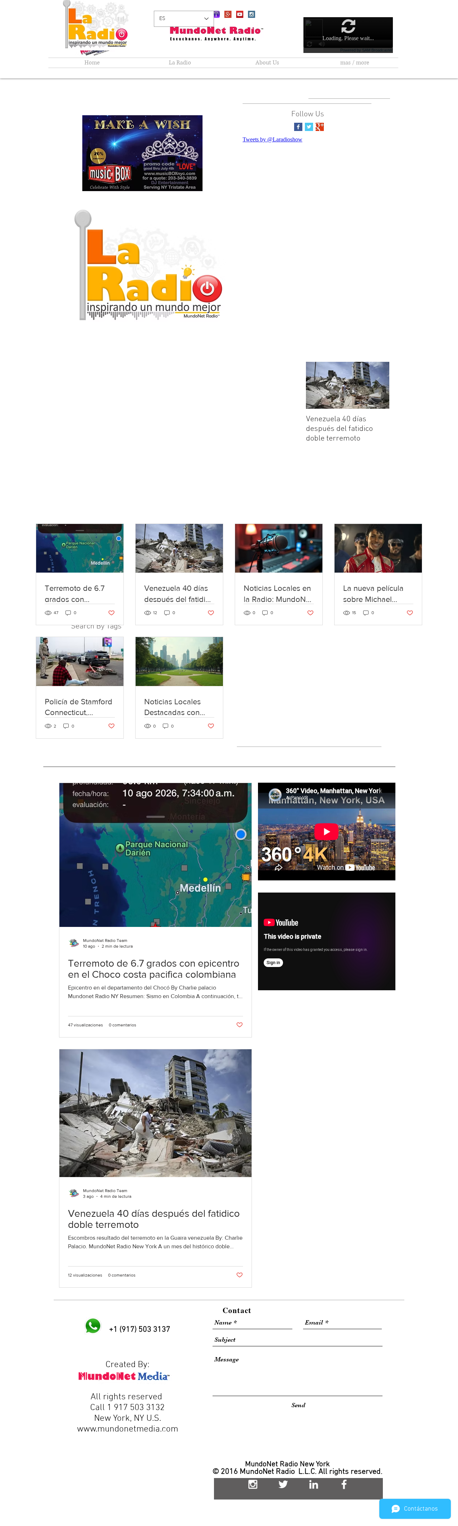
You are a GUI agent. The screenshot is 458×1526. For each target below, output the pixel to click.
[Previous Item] (317, 385)
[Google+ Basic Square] (320, 127)
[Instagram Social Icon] (251, 14)
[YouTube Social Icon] (239, 14)
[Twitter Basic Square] (309, 127)
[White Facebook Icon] (344, 1484)
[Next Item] (378, 385)
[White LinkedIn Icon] (313, 1484)
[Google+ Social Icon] (228, 14)
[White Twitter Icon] (283, 1484)
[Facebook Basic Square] (298, 127)
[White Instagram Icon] (253, 1484)
